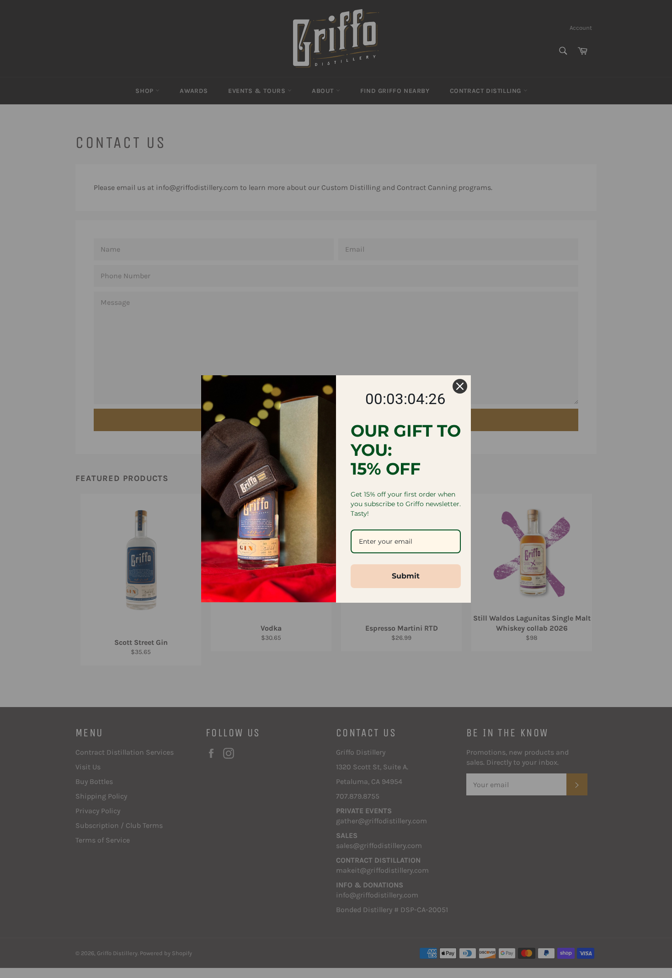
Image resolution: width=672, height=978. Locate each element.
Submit (406, 576)
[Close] (460, 386)
